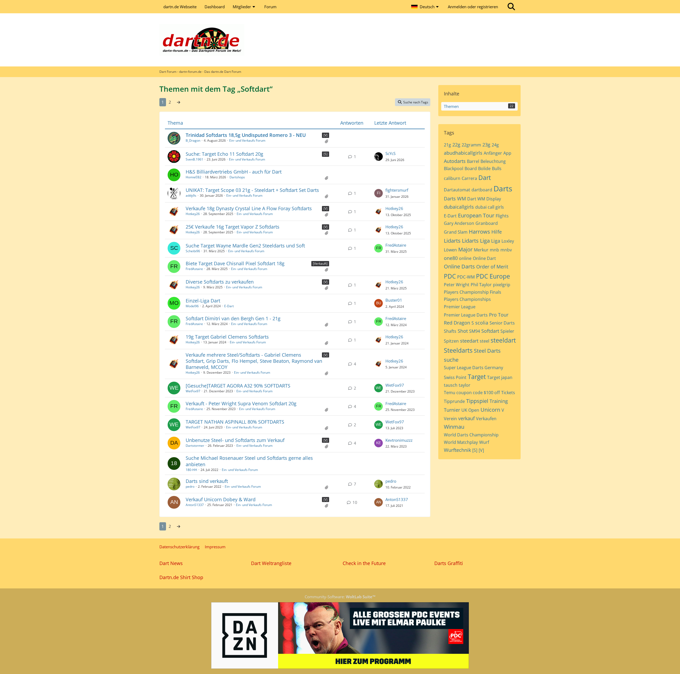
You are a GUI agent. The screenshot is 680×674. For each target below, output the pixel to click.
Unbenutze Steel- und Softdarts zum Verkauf (235, 440)
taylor (464, 385)
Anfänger (493, 153)
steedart (469, 341)
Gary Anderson (459, 223)
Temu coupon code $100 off (472, 392)
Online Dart (484, 258)
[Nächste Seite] (178, 102)
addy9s (191, 195)
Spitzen (451, 341)
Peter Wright (456, 285)
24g (495, 145)
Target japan (499, 377)
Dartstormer (195, 445)
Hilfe (496, 232)
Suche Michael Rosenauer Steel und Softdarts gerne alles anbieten (249, 461)
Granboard (486, 223)
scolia (481, 322)
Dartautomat (457, 190)
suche (451, 359)
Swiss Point (455, 377)
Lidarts (452, 240)
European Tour (476, 215)
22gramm (471, 145)
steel (484, 341)
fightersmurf (396, 190)
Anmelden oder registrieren (473, 6)
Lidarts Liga (476, 240)
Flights (502, 216)
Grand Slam (456, 232)
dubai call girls (489, 207)
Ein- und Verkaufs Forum (247, 140)
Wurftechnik (457, 450)
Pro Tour (498, 314)
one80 (451, 258)
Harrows (479, 231)
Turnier (452, 410)
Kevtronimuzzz (399, 440)
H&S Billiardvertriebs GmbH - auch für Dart (234, 171)
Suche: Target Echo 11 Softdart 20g (224, 154)
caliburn (452, 178)
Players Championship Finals (472, 292)
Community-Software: (340, 596)
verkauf (466, 418)
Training (499, 401)
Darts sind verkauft (207, 481)
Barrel (473, 161)
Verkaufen (486, 419)
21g (447, 145)
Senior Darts (502, 323)
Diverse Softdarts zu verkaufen (220, 282)
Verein (450, 419)
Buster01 (393, 300)
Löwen (450, 250)
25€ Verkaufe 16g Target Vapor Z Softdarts (232, 227)
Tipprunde (454, 401)
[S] (326, 154)
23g (486, 144)
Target (477, 376)
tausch (450, 385)
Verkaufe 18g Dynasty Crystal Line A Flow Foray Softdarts (249, 208)
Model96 (192, 306)
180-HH (191, 469)
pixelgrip (501, 285)
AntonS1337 (195, 505)
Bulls (497, 168)
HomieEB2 (193, 177)
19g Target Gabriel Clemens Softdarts (227, 337)
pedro (190, 486)
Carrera (469, 178)
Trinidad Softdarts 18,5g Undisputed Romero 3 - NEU (246, 135)
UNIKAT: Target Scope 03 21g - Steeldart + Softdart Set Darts (252, 190)
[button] (425, 6)
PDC (450, 276)
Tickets (508, 392)
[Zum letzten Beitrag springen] (378, 156)
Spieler (507, 331)
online (465, 258)
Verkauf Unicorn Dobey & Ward (221, 499)
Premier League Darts (466, 315)
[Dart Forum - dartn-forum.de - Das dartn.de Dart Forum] (340, 39)
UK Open (470, 410)
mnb (494, 250)
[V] (326, 135)
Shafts (450, 331)
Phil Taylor (481, 285)
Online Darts (459, 266)
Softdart (490, 331)
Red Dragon (457, 322)
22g (456, 144)
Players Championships (467, 299)
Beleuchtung (493, 161)
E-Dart (229, 306)
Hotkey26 (193, 214)
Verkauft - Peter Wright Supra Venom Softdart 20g (241, 403)
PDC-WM (466, 277)
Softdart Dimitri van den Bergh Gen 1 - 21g (233, 318)
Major (465, 249)
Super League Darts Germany (473, 367)
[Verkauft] (320, 263)
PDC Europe (493, 276)
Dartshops (237, 177)
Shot (463, 331)
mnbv (506, 250)
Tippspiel (477, 401)
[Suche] (511, 6)
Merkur (481, 250)
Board (471, 168)
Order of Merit (492, 266)
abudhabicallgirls (463, 153)
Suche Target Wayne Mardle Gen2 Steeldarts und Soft (245, 245)
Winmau (454, 426)
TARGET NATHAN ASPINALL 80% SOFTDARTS (235, 422)
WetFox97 (193, 391)
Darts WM (455, 198)
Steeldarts (458, 350)
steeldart (503, 340)
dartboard (481, 190)
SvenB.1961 (194, 159)
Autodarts (455, 161)
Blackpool (453, 168)
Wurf (484, 442)
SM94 (474, 331)
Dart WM (476, 199)
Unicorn (490, 409)
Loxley (508, 241)
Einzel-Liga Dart (203, 300)
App (507, 153)
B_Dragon (193, 140)
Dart (484, 177)
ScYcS (390, 153)
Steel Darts (487, 350)
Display (493, 199)
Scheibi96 (193, 251)
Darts (503, 188)
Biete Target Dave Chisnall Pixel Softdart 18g (235, 263)
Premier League (459, 307)
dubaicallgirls (459, 207)
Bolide (484, 168)
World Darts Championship (471, 435)
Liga (495, 241)
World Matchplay (461, 442)
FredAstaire (395, 245)
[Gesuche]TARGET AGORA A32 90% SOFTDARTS (238, 385)
